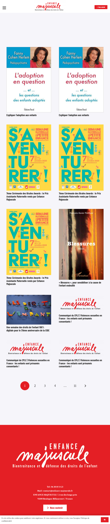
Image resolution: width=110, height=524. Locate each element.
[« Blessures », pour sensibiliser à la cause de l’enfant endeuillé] (81, 210)
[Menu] (4, 7)
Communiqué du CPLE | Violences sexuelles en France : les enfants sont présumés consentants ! (80, 318)
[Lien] (50, 6)
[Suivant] (85, 385)
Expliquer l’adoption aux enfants (21, 115)
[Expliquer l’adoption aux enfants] (28, 48)
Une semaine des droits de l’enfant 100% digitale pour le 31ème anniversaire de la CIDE (27, 329)
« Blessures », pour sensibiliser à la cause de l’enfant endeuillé (80, 284)
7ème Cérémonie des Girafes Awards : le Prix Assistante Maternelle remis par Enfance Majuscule (27, 196)
